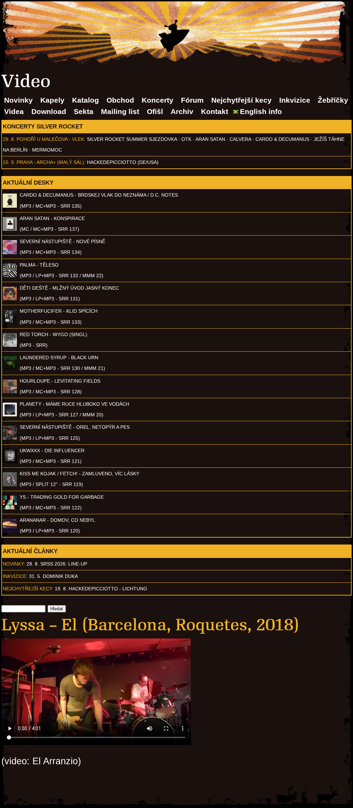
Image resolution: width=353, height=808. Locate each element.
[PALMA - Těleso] (10, 275)
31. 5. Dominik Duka (53, 576)
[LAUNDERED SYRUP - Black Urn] (10, 368)
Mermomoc (47, 150)
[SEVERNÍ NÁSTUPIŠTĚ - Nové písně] (10, 252)
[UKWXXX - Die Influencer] (10, 461)
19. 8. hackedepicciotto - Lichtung (101, 588)
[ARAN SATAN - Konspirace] (10, 229)
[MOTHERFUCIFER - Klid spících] (10, 322)
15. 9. (9, 162)
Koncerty (157, 100)
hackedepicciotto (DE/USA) (123, 162)
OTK (186, 139)
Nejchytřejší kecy (241, 100)
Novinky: (14, 564)
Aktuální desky (28, 182)
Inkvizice (294, 100)
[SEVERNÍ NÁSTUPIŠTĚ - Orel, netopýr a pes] (10, 438)
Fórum (192, 100)
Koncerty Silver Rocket (43, 126)
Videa (14, 111)
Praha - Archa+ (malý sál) (50, 162)
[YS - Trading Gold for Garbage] (10, 507)
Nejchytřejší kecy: (28, 588)
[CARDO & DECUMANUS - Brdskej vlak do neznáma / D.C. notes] (10, 206)
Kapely (52, 100)
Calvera (240, 139)
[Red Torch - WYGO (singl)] (10, 345)
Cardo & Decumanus (282, 139)
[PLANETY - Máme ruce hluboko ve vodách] (10, 414)
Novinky (18, 100)
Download (48, 111)
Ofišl (155, 111)
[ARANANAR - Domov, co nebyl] (10, 531)
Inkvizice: (15, 576)
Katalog (85, 100)
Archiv (182, 111)
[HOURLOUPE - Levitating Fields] (10, 391)
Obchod (120, 100)
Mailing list (120, 111)
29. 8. (9, 139)
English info (261, 111)
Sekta (83, 111)
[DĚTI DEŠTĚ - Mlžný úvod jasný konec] (10, 298)
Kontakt (214, 111)
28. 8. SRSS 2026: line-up (57, 564)
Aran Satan (210, 139)
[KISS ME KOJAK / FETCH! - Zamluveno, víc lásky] (10, 484)
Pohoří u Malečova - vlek (50, 139)
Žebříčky (333, 100)
